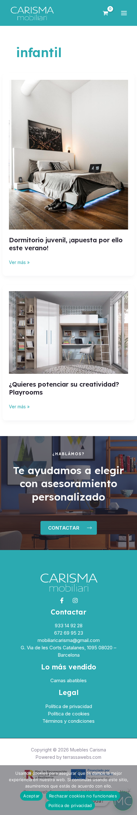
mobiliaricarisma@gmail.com (69, 640)
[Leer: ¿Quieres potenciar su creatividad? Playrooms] (68, 332)
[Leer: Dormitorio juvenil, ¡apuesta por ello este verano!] (68, 154)
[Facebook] (62, 600)
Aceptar (31, 795)
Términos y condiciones (68, 721)
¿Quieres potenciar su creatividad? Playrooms (64, 388)
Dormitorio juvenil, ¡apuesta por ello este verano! (66, 244)
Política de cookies (69, 714)
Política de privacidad (68, 706)
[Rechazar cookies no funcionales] (129, 790)
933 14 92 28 (69, 626)
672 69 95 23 (68, 633)
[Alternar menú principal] (124, 13)
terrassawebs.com (82, 757)
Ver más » (19, 262)
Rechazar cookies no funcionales (83, 795)
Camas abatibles (68, 680)
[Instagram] (75, 600)
